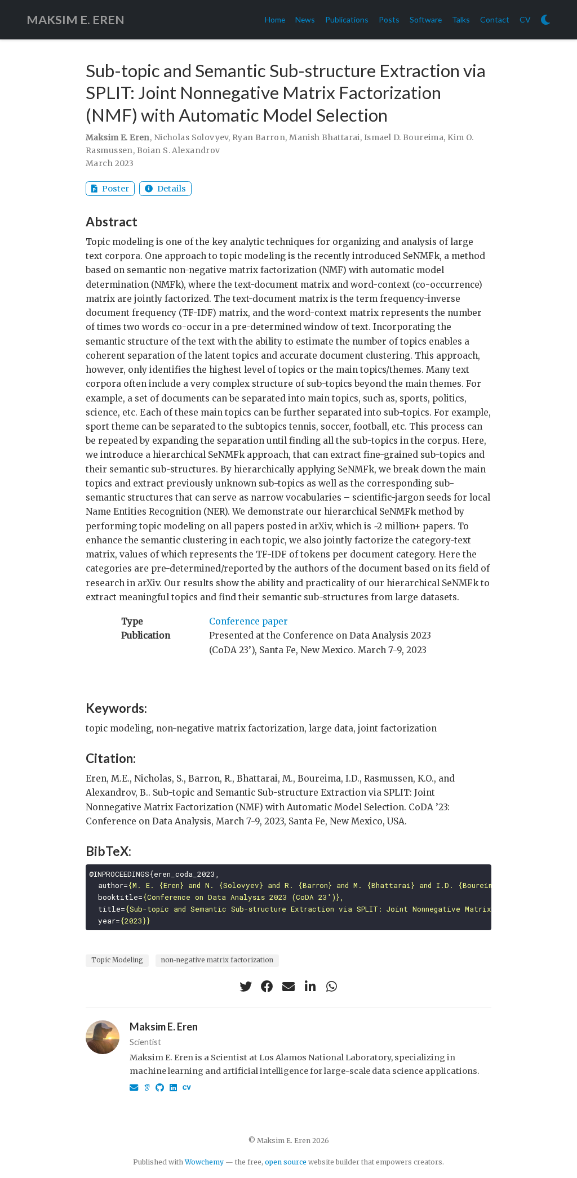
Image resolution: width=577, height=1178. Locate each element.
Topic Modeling (117, 960)
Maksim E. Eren (164, 1026)
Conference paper (248, 621)
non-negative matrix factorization (217, 960)
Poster (114, 189)
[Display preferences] (545, 20)
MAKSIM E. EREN (75, 19)
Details (171, 189)
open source (286, 1162)
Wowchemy (204, 1162)
